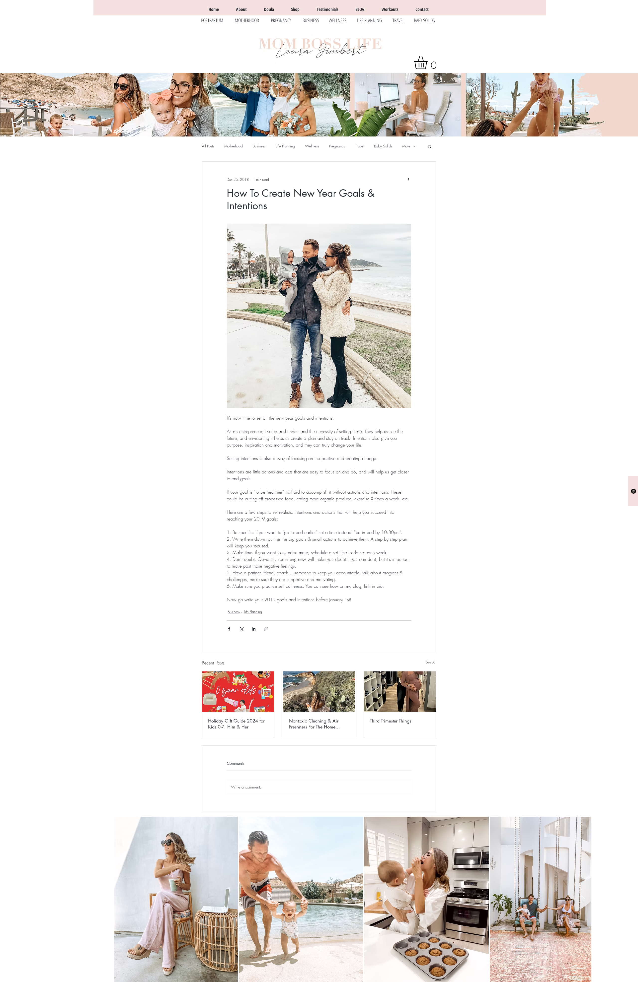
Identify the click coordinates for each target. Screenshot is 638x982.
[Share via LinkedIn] (253, 628)
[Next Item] (583, 899)
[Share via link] (265, 628)
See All (431, 662)
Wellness (312, 146)
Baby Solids (383, 146)
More (406, 146)
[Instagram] (633, 491)
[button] (428, 62)
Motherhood (233, 146)
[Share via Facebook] (229, 628)
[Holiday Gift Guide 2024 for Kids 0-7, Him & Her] (238, 691)
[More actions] (408, 180)
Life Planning (285, 146)
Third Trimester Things (390, 721)
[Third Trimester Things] (400, 691)
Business (259, 146)
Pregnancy (337, 146)
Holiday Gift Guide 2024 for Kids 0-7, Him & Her (236, 724)
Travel (359, 146)
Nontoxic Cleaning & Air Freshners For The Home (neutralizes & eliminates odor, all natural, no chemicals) (318, 724)
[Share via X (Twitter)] (241, 628)
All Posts (208, 146)
